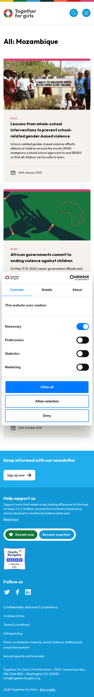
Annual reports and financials (23, 656)
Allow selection (47, 401)
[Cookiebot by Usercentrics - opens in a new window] (70, 278)
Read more (11, 519)
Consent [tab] (16, 290)
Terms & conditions (16, 625)
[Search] (74, 13)
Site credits (47, 690)
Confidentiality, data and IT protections (30, 607)
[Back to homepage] (19, 14)
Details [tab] (47, 290)
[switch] (83, 340)
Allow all (47, 387)
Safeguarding (12, 633)
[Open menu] (86, 13)
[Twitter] (6, 592)
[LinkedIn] (27, 592)
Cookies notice (13, 616)
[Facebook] (17, 592)
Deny (47, 415)
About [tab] (77, 290)
